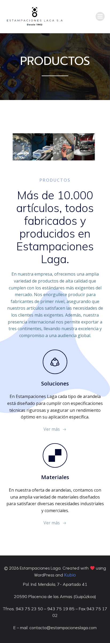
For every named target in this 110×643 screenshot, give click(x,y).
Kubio (70, 575)
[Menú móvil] (100, 16)
